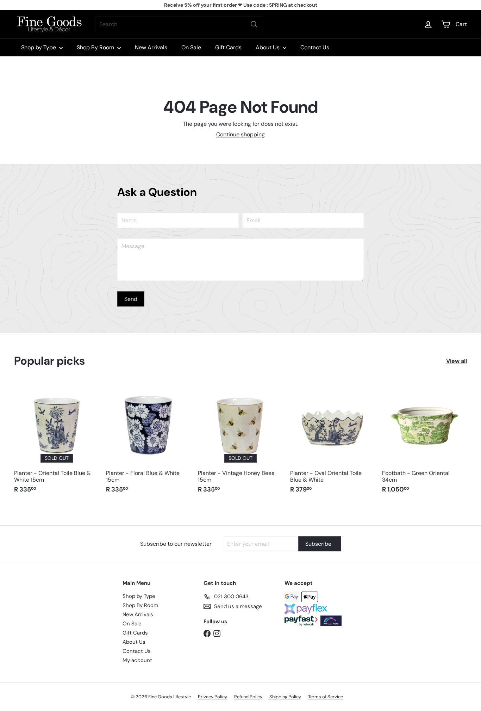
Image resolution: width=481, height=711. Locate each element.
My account (137, 660)
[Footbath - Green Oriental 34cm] (424, 441)
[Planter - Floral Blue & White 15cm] (148, 441)
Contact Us (314, 47)
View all (456, 361)
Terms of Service (325, 697)
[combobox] (178, 24)
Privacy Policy (212, 697)
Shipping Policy (285, 697)
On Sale (191, 47)
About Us (268, 47)
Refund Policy (248, 697)
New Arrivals (151, 47)
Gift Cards (228, 47)
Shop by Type (39, 47)
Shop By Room (96, 47)
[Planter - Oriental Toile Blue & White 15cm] (56, 441)
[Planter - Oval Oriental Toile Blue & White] (332, 441)
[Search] (253, 24)
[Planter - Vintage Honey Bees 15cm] (240, 441)
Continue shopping (240, 134)
